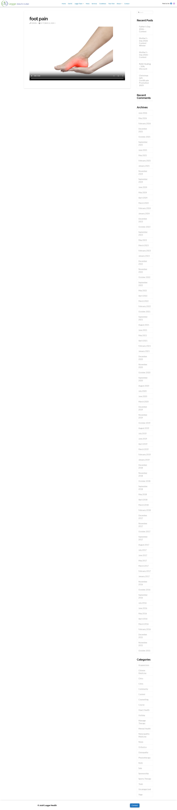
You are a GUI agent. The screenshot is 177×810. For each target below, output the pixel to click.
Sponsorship (143, 773)
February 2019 (144, 454)
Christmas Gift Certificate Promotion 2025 (144, 80)
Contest (141, 694)
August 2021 (143, 325)
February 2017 (144, 571)
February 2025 (144, 160)
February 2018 (144, 510)
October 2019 (144, 423)
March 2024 (143, 203)
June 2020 (142, 396)
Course (141, 705)
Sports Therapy (144, 779)
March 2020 (143, 401)
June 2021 (142, 330)
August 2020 (143, 386)
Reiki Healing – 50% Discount (145, 66)
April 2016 (142, 618)
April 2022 (142, 296)
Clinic (140, 683)
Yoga (140, 794)
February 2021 (144, 346)
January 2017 (144, 576)
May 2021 (142, 335)
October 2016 (144, 589)
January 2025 (144, 166)
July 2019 (142, 433)
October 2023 (144, 227)
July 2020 (142, 391)
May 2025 (142, 155)
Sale (140, 768)
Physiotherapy (144, 757)
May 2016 (142, 613)
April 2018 (142, 499)
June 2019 (142, 438)
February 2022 (144, 306)
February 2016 (144, 629)
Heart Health (143, 710)
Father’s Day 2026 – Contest (144, 29)
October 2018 (144, 481)
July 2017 (142, 550)
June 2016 (142, 608)
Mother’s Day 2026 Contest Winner (143, 42)
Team (140, 784)
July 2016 (142, 603)
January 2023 (144, 256)
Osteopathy (143, 752)
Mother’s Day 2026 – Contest (144, 54)
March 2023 (143, 245)
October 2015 (144, 650)
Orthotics (142, 747)
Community (143, 689)
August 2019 (143, 428)
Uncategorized (144, 789)
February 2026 (144, 123)
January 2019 (144, 460)
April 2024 (142, 197)
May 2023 (142, 240)
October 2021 (144, 311)
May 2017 (142, 560)
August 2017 (143, 545)
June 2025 (142, 150)
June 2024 (142, 187)
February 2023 (144, 250)
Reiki (140, 763)
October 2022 (144, 277)
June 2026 (142, 113)
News (140, 742)
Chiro (140, 678)
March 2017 (143, 566)
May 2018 (142, 494)
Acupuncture (143, 665)
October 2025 (144, 137)
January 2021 (144, 351)
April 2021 (142, 340)
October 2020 (144, 372)
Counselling (143, 699)
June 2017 (142, 555)
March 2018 (143, 505)
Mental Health (144, 728)
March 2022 (143, 301)
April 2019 (142, 444)
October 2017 (144, 531)
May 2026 (142, 118)
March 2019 (143, 449)
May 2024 (142, 192)
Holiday (141, 715)
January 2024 (144, 213)
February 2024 (144, 208)
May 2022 (142, 290)
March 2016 (143, 624)
